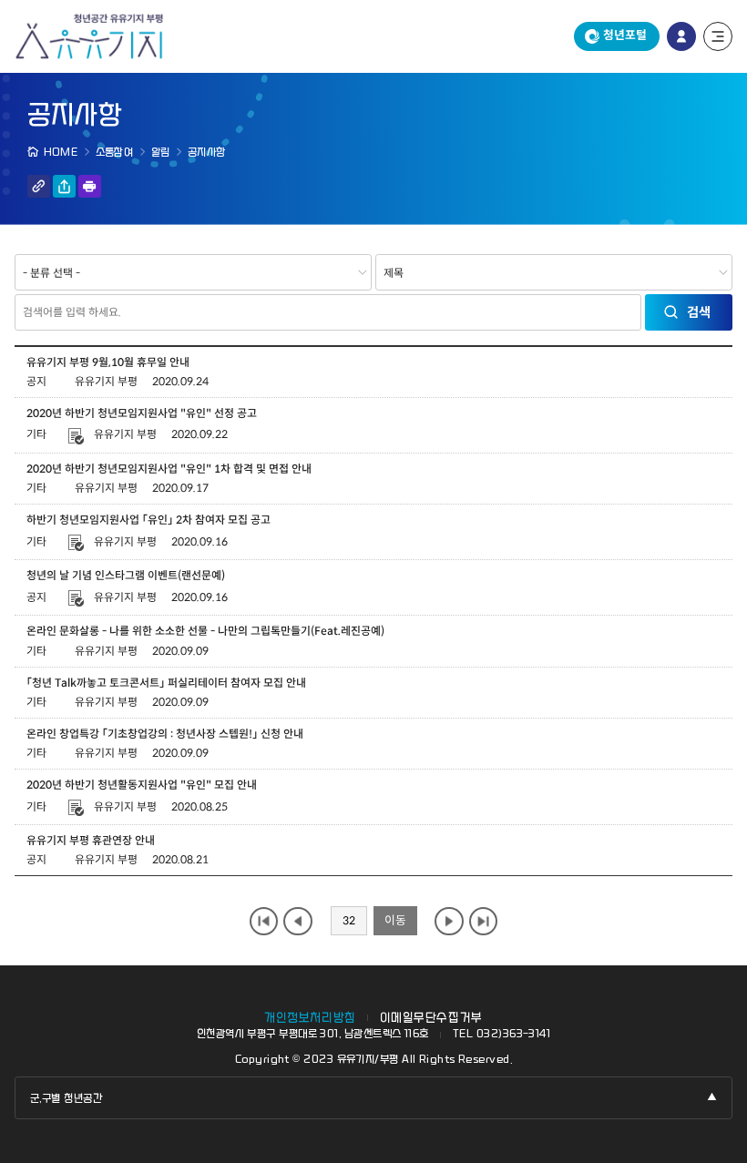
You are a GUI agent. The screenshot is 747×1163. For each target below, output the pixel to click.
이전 (297, 921)
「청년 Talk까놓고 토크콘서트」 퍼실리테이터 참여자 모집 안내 (166, 682)
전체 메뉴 (717, 36)
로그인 (681, 36)
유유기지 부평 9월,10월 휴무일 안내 (107, 362)
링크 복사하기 (38, 186)
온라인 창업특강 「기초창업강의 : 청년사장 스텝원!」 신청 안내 (164, 733)
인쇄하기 (89, 186)
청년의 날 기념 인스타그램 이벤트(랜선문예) (125, 575)
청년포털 (625, 35)
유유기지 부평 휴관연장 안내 (90, 840)
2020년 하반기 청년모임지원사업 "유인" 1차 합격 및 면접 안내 (169, 468)
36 (483, 921)
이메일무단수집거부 (431, 1018)
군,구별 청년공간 (66, 1098)
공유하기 (64, 186)
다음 (449, 921)
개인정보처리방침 (309, 1018)
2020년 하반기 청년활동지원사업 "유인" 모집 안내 (141, 784)
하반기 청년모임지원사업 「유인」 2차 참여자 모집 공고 (148, 519)
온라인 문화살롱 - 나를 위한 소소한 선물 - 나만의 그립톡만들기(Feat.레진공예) (205, 631)
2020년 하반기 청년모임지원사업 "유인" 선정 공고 (141, 413)
